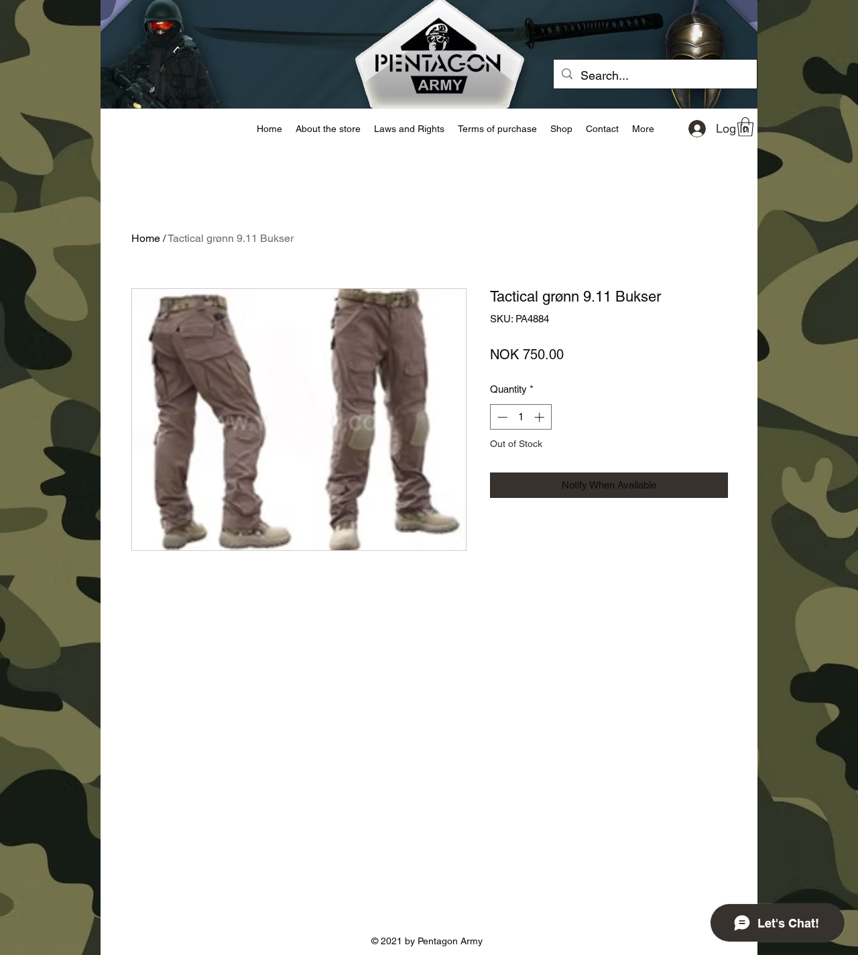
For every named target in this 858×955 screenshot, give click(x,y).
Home (145, 238)
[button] (745, 127)
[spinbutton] (520, 417)
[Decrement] (501, 417)
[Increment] (541, 417)
